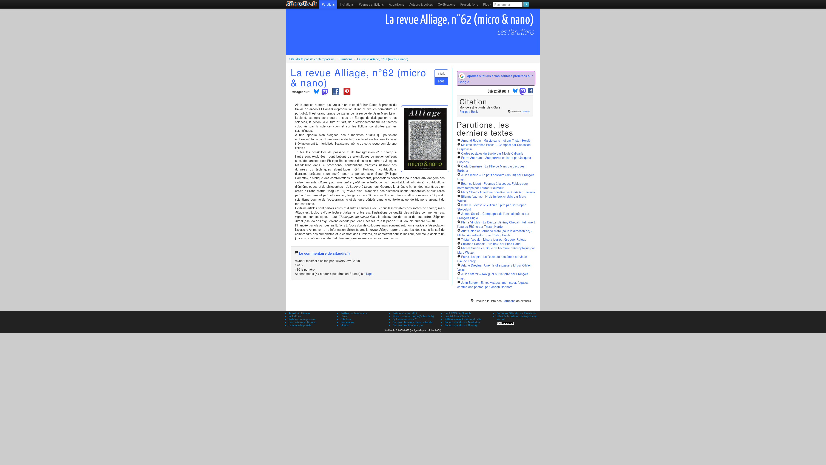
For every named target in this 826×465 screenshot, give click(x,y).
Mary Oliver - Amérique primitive (498, 192)
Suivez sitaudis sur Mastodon (462, 322)
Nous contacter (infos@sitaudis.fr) (413, 316)
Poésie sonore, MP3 (405, 313)
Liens (344, 316)
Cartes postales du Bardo (492, 153)
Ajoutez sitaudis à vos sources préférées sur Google (495, 79)
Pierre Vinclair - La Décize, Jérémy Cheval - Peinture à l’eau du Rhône (496, 224)
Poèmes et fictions (371, 4)
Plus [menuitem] (486, 4)
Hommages (347, 322)
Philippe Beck (468, 111)
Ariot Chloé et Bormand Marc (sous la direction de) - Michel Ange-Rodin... (494, 233)
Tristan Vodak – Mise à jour (493, 239)
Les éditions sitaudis (457, 316)
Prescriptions (469, 4)
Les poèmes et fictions (302, 322)
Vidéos (345, 325)
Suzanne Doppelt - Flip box (491, 244)
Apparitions (396, 4)
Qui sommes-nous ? (405, 319)
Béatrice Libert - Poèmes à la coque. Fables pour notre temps (492, 185)
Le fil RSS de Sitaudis (458, 313)
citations (526, 111)
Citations (346, 319)
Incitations (294, 316)
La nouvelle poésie (299, 325)
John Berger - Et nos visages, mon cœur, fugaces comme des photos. (493, 284)
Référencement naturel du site (463, 319)
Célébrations (446, 4)
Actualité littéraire (299, 313)
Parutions (328, 4)
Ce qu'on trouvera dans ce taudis (413, 322)
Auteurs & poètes (421, 4)
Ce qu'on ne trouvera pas (408, 325)
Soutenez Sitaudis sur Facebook (516, 313)
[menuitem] (328, 4)
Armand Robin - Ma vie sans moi (495, 140)
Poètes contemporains (354, 313)
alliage (368, 273)
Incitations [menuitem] (347, 4)
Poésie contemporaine (301, 319)
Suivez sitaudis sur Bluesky (461, 325)
